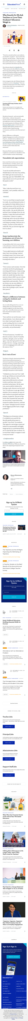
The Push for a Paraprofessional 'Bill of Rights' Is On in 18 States (13, 887)
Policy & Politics (14, 8)
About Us (5, 981)
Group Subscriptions (7, 1004)
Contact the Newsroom (21, 991)
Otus (20, 694)
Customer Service (20, 988)
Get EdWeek (6, 997)
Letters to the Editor (20, 983)
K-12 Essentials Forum (17, 617)
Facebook (16, 83)
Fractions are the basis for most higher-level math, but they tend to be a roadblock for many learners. (13, 108)
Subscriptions (6, 999)
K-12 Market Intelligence (21, 1007)
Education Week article (8, 125)
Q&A (15, 919)
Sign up (14, 597)
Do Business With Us (21, 997)
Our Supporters (6, 991)
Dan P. (5, 185)
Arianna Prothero (6, 826)
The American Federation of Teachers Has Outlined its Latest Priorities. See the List (9, 529)
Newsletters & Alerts (7, 1002)
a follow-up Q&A (8, 442)
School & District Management (10, 678)
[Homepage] (14, 4)
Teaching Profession (9, 12)
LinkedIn (17, 67)
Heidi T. (5, 331)
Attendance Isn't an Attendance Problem (13, 652)
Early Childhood (7, 617)
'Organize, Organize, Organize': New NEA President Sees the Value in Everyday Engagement (13, 922)
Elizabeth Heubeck (7, 862)
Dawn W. (5, 232)
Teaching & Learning (23, 8)
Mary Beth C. (6, 293)
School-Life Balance (19, 494)
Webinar (21, 678)
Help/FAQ (18, 986)
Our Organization (6, 983)
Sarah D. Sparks (6, 533)
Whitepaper (6, 547)
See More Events (14, 703)
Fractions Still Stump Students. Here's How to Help (12, 104)
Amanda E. (6, 196)
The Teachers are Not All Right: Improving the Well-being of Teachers (13, 552)
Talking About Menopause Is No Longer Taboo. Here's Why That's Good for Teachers (13, 852)
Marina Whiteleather (12, 25)
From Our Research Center (9, 101)
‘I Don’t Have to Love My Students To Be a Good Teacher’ (13, 141)
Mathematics (6, 96)
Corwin (20, 663)
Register (5, 634)
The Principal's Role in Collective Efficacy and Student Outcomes (13, 682)
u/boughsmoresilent (8, 438)
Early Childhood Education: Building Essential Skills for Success (12, 622)
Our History (5, 986)
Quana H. (5, 412)
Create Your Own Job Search (13, 784)
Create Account (14, 956)
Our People (5, 988)
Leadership (7, 8)
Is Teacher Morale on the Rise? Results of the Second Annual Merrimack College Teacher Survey (12, 567)
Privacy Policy (13, 1014)
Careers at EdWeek (7, 993)
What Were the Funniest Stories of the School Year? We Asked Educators (13, 816)
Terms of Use (14, 1017)
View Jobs (8, 726)
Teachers (11, 494)
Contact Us (19, 981)
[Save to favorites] (14, 50)
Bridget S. (5, 351)
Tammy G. (6, 263)
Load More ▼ (14, 939)
